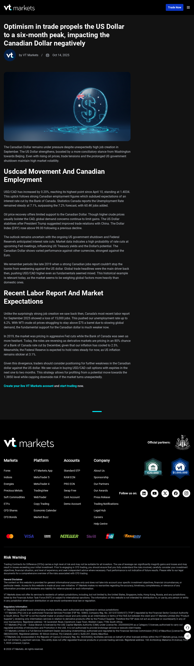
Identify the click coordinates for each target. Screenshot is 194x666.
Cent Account (72, 497)
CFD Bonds (10, 517)
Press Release (102, 497)
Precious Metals (13, 490)
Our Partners (101, 483)
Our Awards (101, 490)
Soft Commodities (14, 497)
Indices (8, 477)
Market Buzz (41, 517)
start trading (68, 386)
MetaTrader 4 (41, 483)
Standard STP (72, 470)
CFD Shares (10, 510)
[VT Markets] (19, 7)
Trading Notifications (106, 503)
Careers (98, 517)
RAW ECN (69, 477)
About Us (99, 470)
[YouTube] (154, 493)
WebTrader (40, 497)
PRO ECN (69, 483)
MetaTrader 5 (41, 477)
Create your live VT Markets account (28, 386)
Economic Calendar (45, 510)
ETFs (7, 503)
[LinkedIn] (144, 493)
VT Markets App (43, 470)
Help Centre (100, 523)
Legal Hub (100, 510)
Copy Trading (41, 503)
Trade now (174, 7)
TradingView (41, 490)
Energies (9, 483)
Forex (7, 470)
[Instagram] (186, 493)
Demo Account (72, 503)
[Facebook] (176, 493)
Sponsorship (101, 477)
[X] (165, 493)
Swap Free (70, 490)
